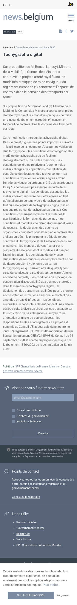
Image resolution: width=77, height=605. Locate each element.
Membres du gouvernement (32, 416)
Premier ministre (26, 522)
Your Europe (24, 539)
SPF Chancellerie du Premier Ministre (38, 545)
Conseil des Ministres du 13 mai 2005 (35, 47)
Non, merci (63, 595)
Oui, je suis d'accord (30, 595)
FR (4, 5)
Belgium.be (23, 533)
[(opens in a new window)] (65, 31)
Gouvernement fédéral (30, 528)
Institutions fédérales (28, 422)
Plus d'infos (50, 585)
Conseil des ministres (28, 411)
